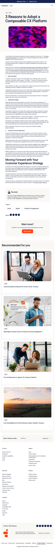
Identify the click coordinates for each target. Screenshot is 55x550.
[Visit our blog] (51, 526)
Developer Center (33, 463)
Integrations (5, 454)
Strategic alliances (33, 476)
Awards (4, 511)
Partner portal (32, 480)
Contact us (23, 438)
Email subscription (20, 543)
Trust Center (5, 509)
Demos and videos (6, 476)
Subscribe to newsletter (44, 533)
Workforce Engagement (32, 208)
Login (30, 452)
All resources (5, 484)
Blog (3, 480)
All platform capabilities (7, 456)
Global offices (5, 503)
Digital (18, 208)
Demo (3, 460)
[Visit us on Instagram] (40, 526)
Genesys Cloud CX (6, 452)
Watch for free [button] (33, 1)
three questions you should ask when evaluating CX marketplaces (26, 70)
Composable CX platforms (40, 168)
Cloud (9, 208)
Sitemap (34, 543)
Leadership (4, 505)
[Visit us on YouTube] (48, 526)
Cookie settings (41, 543)
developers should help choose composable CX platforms (34, 67)
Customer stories (6, 490)
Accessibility (28, 543)
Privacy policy (11, 543)
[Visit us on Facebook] (45, 526)
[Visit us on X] (43, 526)
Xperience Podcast (6, 482)
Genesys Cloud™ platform (41, 182)
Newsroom (4, 513)
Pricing (3, 458)
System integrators (33, 478)
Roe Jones (14, 192)
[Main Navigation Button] (52, 5)
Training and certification (34, 461)
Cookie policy (49, 543)
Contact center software (8, 488)
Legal (3, 515)
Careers (4, 501)
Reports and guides (6, 474)
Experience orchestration (8, 486)
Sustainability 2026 (6, 507)
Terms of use (4, 543)
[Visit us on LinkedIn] (37, 526)
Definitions (4, 492)
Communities (32, 459)
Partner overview (32, 474)
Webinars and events (7, 478)
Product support (32, 454)
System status (32, 465)
